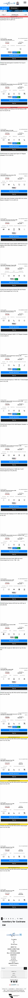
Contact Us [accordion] (13, 971)
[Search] (25, 968)
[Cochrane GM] (9, 3)
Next (21, 918)
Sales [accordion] (14, 973)
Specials (13, 962)
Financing (13, 951)
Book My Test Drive (14, 55)
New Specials (13, 959)
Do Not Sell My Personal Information (15, 990)
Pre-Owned (13, 958)
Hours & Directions (13, 949)
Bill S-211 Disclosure (13, 953)
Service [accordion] (13, 975)
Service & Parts (13, 963)
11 (17, 918)
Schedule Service (13, 965)
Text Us (14, 58)
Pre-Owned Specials (13, 960)
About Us (13, 947)
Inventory (13, 955)
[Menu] (25, 3)
